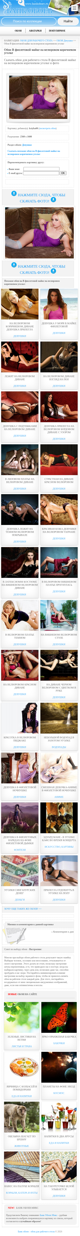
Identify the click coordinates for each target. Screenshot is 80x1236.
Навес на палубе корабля (21, 1186)
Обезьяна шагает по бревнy (22, 1138)
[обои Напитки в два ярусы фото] (59, 1117)
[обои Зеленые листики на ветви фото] (21, 1017)
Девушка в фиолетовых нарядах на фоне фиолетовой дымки (19, 840)
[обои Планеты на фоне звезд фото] (59, 1067)
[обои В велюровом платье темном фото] (19, 615)
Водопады (59, 747)
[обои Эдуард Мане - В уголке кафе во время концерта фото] (59, 817)
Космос (58, 1093)
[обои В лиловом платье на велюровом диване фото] (19, 459)
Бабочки (59, 1043)
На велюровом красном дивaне (19, 686)
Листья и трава (22, 1046)
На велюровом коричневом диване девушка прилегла (20, 326)
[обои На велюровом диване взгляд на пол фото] (59, 357)
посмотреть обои (47, 128)
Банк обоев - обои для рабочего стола (36, 1231)
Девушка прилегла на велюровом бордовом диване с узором (59, 429)
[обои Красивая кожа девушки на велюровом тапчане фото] (59, 509)
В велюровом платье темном (19, 636)
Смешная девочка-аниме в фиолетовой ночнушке (59, 789)
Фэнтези (20, 849)
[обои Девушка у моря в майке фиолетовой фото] (59, 304)
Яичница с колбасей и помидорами (22, 1088)
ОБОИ (18, 30)
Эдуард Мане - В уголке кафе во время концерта (59, 839)
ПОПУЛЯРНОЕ (57, 30)
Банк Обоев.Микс (48, 1215)
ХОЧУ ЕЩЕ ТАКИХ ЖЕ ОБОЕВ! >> (23, 909)
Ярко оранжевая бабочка (59, 1036)
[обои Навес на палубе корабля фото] (21, 1167)
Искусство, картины (59, 846)
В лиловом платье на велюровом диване (19, 481)
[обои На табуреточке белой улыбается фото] (59, 1167)
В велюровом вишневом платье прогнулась (59, 583)
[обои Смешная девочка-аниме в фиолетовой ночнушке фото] (59, 768)
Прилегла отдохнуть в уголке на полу (59, 892)
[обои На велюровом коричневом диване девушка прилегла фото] (19, 304)
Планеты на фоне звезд (59, 1086)
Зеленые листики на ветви (22, 1038)
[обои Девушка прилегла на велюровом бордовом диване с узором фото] (59, 406)
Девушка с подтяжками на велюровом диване (20, 428)
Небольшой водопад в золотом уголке (59, 739)
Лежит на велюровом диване (20, 378)
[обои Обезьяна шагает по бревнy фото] (21, 1117)
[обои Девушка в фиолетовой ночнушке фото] (19, 768)
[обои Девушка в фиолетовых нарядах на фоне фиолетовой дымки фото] (19, 817)
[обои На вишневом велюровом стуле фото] (59, 615)
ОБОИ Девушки (65, 40)
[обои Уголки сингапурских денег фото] (19, 870)
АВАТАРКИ (35, 30)
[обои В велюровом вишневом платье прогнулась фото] (59, 562)
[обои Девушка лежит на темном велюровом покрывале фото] (19, 509)
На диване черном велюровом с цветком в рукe (59, 687)
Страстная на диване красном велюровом (59, 481)
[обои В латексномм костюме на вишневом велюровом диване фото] (19, 562)
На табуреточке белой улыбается (59, 1188)
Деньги (20, 899)
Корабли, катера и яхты (21, 1192)
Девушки (27, 145)
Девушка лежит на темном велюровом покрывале (20, 532)
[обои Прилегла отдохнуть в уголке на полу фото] (59, 870)
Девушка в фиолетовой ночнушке (19, 789)
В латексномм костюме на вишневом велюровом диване (20, 584)
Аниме (58, 797)
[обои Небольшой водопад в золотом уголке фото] (59, 718)
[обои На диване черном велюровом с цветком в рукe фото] (59, 665)
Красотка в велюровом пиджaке (20, 739)
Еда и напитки (22, 1096)
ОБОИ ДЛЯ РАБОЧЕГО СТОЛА (36, 40)
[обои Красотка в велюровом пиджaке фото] (19, 718)
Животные (21, 1146)
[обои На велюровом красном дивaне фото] (19, 665)
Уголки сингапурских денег (19, 892)
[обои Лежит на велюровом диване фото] (19, 357)
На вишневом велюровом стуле (59, 636)
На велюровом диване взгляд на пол (59, 378)
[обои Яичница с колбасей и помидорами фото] (21, 1067)
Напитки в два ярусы (59, 1136)
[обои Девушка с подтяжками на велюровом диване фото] (19, 406)
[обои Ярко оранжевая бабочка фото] (59, 1017)
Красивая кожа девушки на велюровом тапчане (59, 530)
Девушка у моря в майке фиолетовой (59, 325)
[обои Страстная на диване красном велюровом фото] (59, 459)
